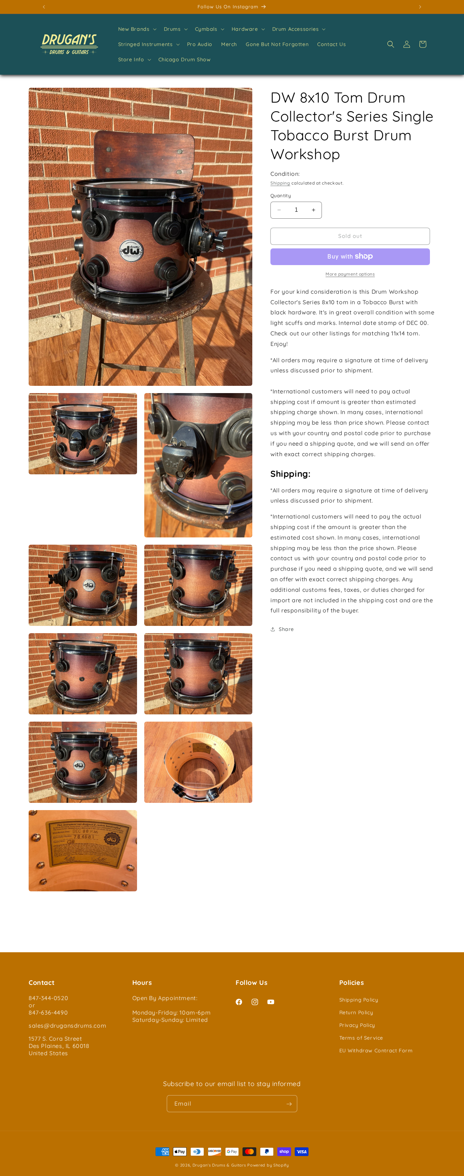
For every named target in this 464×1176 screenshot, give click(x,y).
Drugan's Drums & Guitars (219, 1165)
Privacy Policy (357, 1025)
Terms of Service (361, 1038)
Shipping (280, 182)
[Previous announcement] (44, 7)
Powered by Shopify (268, 1165)
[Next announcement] (420, 7)
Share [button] (286, 629)
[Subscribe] (289, 1104)
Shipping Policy (358, 999)
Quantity (280, 195)
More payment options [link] (350, 273)
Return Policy (356, 1012)
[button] (137, 29)
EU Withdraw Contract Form (376, 1050)
